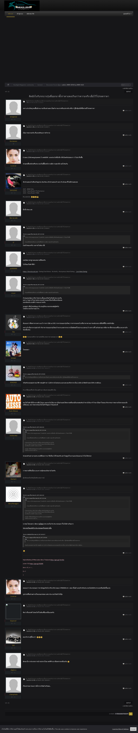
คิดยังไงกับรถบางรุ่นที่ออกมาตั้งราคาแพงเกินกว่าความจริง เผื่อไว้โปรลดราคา (47, 101)
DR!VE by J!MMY (75, 85)
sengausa (13, 117)
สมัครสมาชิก (30, 14)
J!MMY (68, 85)
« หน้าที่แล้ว (125, 88)
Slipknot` (13, 621)
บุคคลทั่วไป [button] (126, 14)
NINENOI (13, 382)
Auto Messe (13, 411)
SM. (13, 645)
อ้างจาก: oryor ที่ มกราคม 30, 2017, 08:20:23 (33, 427)
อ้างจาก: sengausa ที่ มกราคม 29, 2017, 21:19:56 (34, 374)
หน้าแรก (10, 14)
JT (13, 242)
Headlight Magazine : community (23, 85)
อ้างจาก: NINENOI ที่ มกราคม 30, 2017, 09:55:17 (34, 534)
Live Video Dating (81, 271)
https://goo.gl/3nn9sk (57, 560)
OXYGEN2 (13, 190)
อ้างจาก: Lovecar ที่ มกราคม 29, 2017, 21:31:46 (33, 234)
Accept (133, 729)
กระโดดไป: (111, 713)
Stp (13, 332)
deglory (13, 670)
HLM (82, 85)
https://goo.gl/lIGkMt (36, 563)
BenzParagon (13, 503)
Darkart (13, 479)
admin (64, 85)
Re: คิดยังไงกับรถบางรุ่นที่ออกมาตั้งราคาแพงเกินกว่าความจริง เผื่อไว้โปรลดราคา (48, 125)
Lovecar (13, 166)
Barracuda (13, 218)
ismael (13, 358)
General (40, 85)
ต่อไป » (131, 88)
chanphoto (13, 694)
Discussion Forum (51, 85)
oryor (13, 293)
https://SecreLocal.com (30, 271)
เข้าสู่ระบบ (20, 14)
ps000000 (13, 268)
